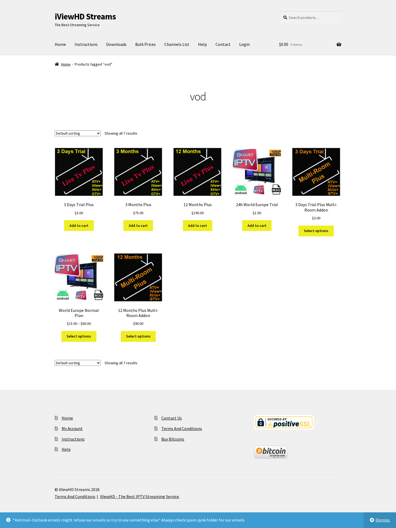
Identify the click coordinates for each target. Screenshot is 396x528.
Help (202, 44)
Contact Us (171, 418)
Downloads (116, 44)
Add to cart (79, 225)
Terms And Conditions (181, 428)
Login (244, 44)
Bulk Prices (145, 44)
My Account (72, 428)
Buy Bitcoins (172, 439)
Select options (316, 230)
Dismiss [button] (383, 520)
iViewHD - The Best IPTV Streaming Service (139, 496)
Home (60, 44)
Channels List (176, 44)
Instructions (86, 44)
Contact (223, 44)
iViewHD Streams (85, 16)
